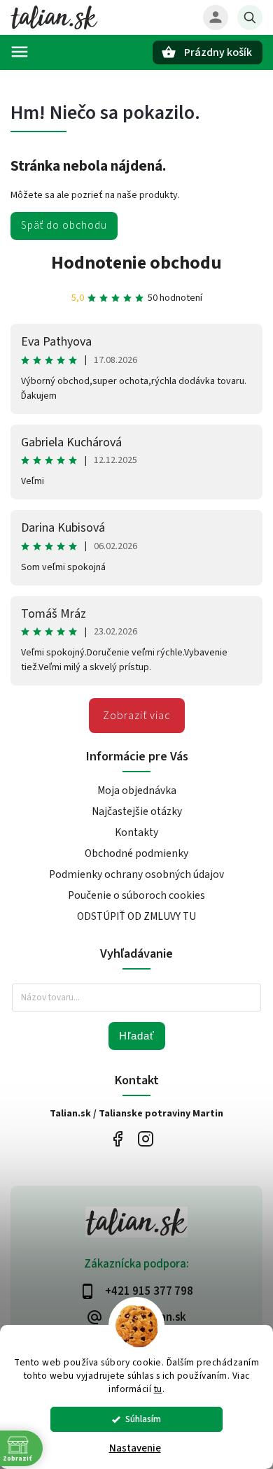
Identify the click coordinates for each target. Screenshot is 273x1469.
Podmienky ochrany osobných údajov (136, 874)
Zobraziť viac (137, 715)
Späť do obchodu (64, 225)
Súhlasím (143, 1419)
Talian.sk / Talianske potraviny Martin (117, 1139)
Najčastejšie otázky (137, 811)
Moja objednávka (136, 790)
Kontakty (136, 832)
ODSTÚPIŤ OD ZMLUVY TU (136, 916)
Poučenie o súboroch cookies (136, 895)
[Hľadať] (249, 17)
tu (158, 1389)
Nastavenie (135, 1448)
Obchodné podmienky (136, 853)
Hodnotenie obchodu (136, 263)
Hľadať (137, 1036)
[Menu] (19, 51)
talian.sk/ (145, 1139)
